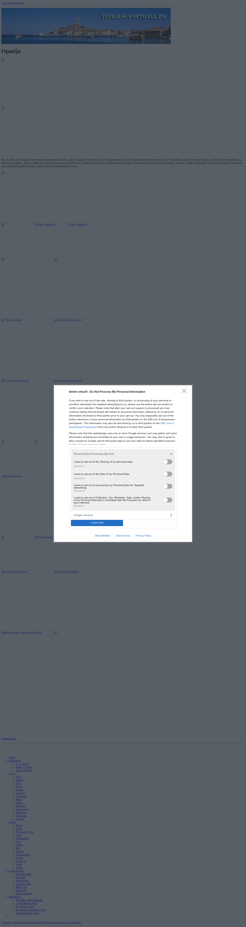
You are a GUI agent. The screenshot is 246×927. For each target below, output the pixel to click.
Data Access (123, 535)
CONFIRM (97, 523)
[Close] (185, 392)
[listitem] (123, 454)
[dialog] (123, 463)
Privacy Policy (143, 535)
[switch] (167, 461)
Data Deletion (102, 535)
